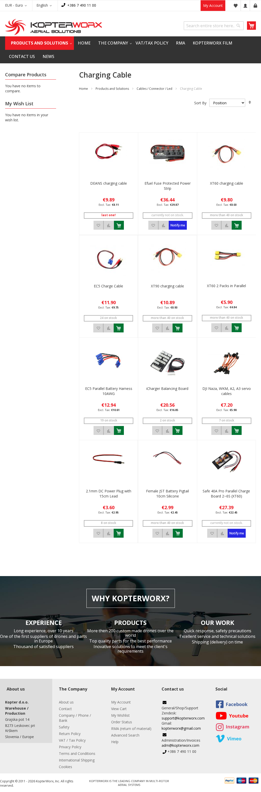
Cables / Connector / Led (154, 88)
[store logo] (53, 27)
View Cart (119, 708)
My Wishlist (120, 715)
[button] (17, 5)
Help (115, 741)
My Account (213, 5)
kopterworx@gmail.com (181, 728)
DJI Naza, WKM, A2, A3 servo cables (226, 391)
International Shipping (77, 760)
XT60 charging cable (226, 183)
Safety (64, 727)
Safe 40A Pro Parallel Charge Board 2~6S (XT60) (226, 493)
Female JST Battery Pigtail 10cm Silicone (167, 493)
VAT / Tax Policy (72, 740)
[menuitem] (39, 43)
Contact (65, 708)
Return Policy (70, 733)
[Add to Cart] (119, 225)
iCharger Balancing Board (167, 388)
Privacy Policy (70, 746)
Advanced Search (125, 735)
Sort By (200, 102)
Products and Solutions (112, 88)
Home (83, 88)
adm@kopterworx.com (180, 745)
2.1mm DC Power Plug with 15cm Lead (108, 493)
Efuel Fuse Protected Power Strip (168, 186)
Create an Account (255, 5)
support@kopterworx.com (183, 718)
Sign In (245, 5)
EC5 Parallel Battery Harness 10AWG (108, 391)
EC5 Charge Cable (108, 286)
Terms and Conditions (77, 753)
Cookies (65, 766)
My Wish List (235, 5)
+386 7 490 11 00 (81, 5)
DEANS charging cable (108, 183)
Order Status (121, 722)
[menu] (130, 49)
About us (66, 702)
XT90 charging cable (167, 286)
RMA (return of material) (131, 728)
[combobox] (214, 25)
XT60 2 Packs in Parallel (226, 285)
